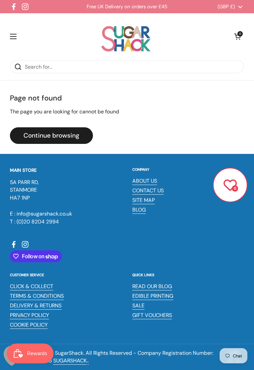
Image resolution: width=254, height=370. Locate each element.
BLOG (139, 209)
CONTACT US (148, 190)
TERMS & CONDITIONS (37, 295)
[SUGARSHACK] (125, 36)
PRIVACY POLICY (29, 315)
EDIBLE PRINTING (152, 295)
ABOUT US (144, 180)
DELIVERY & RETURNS (36, 305)
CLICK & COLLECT (31, 286)
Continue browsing (51, 135)
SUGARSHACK (70, 360)
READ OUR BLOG (152, 286)
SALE (138, 305)
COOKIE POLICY (29, 324)
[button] (237, 36)
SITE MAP (143, 200)
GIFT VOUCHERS (152, 315)
